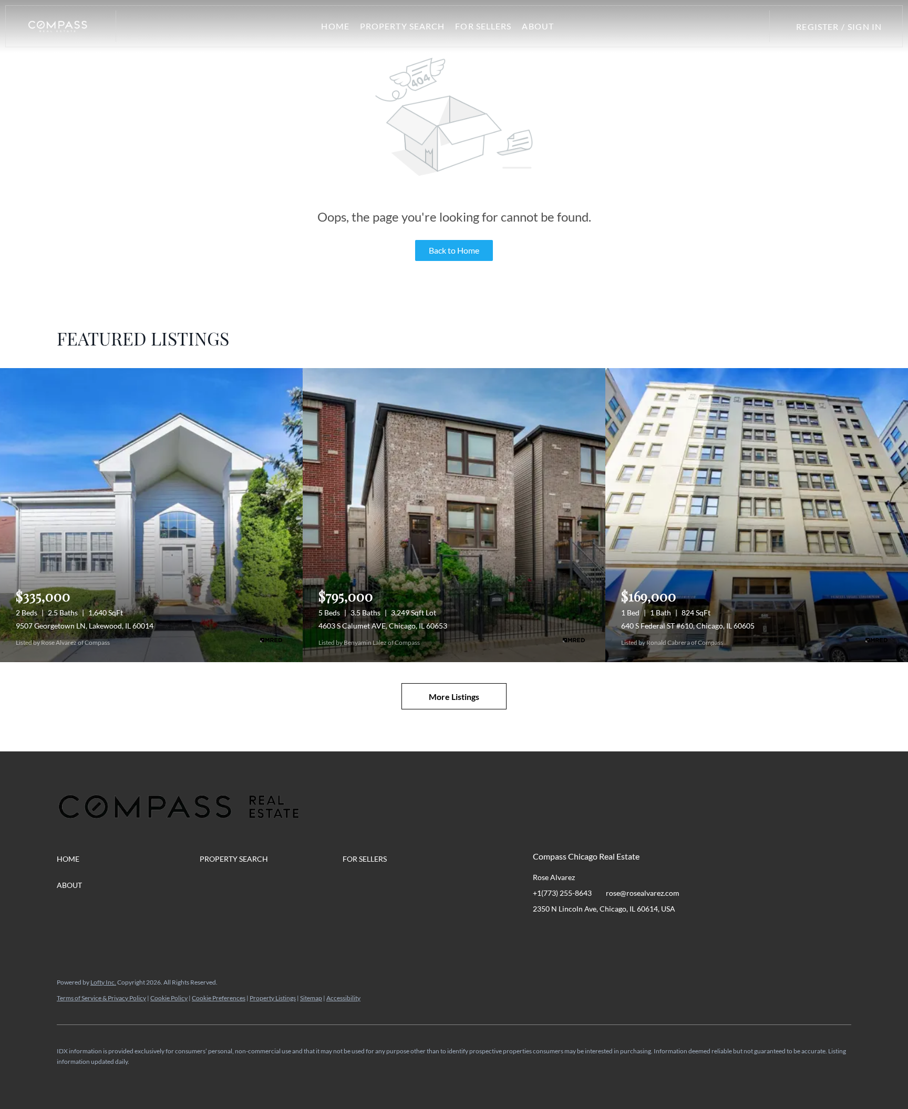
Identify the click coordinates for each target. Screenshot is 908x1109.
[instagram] (625, 932)
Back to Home (454, 250)
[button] (57, 26)
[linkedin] (562, 932)
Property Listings (273, 998)
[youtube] (646, 932)
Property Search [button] (402, 26)
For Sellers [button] (483, 26)
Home (335, 26)
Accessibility (343, 998)
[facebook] (541, 932)
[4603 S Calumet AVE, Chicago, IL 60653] (454, 515)
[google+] (667, 932)
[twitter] (583, 932)
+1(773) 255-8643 (562, 892)
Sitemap (311, 998)
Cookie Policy (169, 998)
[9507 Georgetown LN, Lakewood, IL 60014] (151, 515)
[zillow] (604, 932)
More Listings (454, 697)
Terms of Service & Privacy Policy (101, 998)
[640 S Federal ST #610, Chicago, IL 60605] (756, 515)
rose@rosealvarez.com (642, 892)
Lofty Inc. (103, 982)
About (538, 26)
